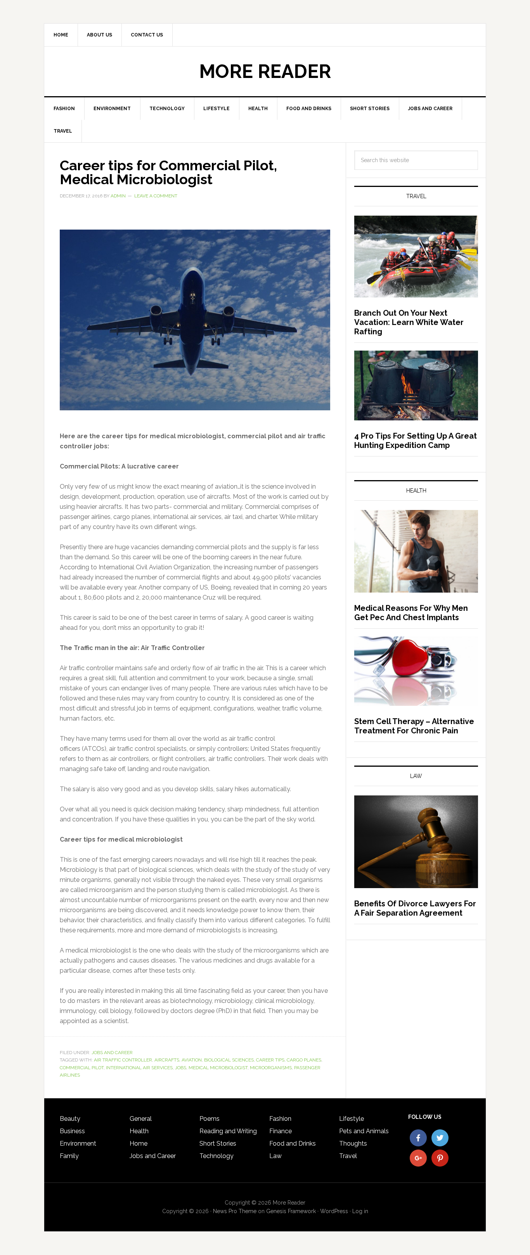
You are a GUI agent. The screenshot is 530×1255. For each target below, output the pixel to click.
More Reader (265, 71)
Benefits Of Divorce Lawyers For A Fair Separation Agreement (415, 908)
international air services (139, 1067)
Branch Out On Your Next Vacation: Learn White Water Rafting (409, 322)
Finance (280, 1131)
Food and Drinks (292, 1143)
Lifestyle (351, 1118)
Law (275, 1156)
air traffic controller (123, 1060)
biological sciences (229, 1060)
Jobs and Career (112, 1052)
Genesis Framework (291, 1211)
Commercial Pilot (82, 1067)
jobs (180, 1067)
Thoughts (353, 1143)
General (141, 1118)
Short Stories (217, 1143)
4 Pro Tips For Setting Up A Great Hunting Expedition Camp (415, 440)
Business (72, 1131)
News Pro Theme (234, 1211)
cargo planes (304, 1060)
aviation (192, 1060)
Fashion (280, 1118)
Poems (209, 1118)
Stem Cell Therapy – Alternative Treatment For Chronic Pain (414, 726)
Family (69, 1156)
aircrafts (166, 1060)
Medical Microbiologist (218, 1067)
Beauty (70, 1118)
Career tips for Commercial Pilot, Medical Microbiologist (168, 172)
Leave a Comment (155, 196)
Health (139, 1131)
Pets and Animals (364, 1131)
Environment (78, 1143)
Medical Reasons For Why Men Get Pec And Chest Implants (411, 612)
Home (138, 1143)
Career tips (270, 1060)
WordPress (334, 1211)
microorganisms (271, 1067)
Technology (216, 1156)
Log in (360, 1211)
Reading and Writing (228, 1131)
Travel (348, 1156)
